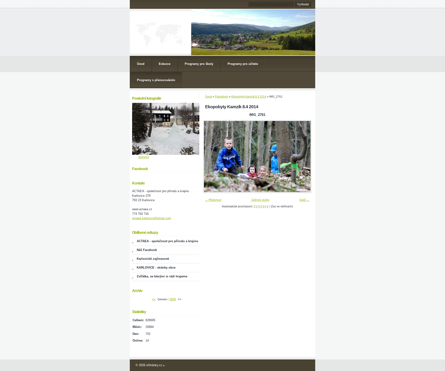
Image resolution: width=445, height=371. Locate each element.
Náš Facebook (147, 250)
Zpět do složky (260, 200)
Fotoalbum (221, 96)
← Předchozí (213, 200)
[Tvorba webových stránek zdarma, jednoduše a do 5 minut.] (163, 366)
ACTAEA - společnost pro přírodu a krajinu (167, 241)
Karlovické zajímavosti (153, 258)
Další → (304, 200)
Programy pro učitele (243, 64)
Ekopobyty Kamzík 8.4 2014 (248, 96)
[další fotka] (304, 156)
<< (154, 299)
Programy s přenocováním (156, 80)
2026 (172, 299)
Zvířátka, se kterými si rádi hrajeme (162, 276)
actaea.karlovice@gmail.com (151, 218)
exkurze (143, 157)
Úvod (140, 64)
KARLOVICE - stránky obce (156, 267)
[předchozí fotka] (210, 156)
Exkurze (164, 64)
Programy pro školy (199, 64)
